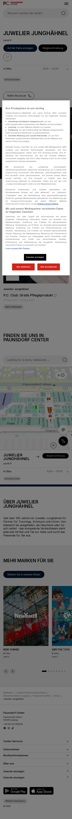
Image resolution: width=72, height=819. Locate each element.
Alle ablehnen (23, 267)
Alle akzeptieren (48, 267)
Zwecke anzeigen (35, 257)
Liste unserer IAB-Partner (18, 248)
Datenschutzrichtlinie (48, 204)
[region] (36, 187)
